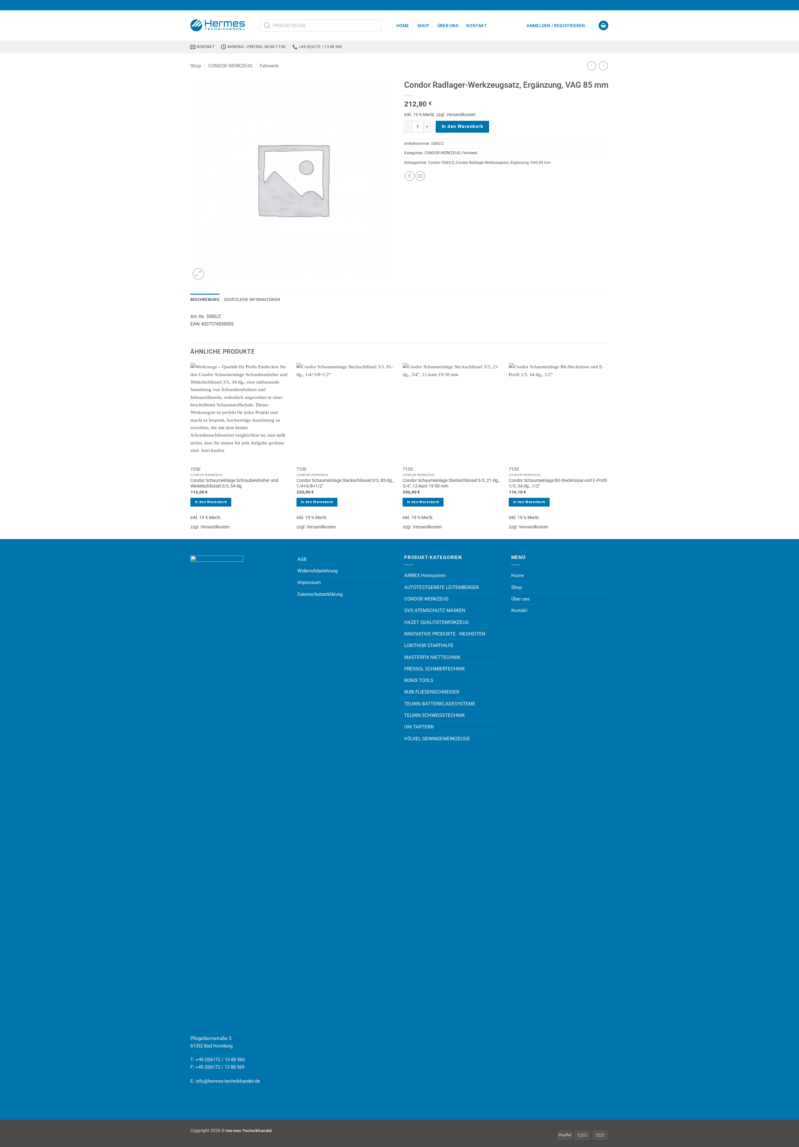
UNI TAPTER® (419, 727)
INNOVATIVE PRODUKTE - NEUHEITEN (444, 634)
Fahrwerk (269, 66)
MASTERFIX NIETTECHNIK (432, 657)
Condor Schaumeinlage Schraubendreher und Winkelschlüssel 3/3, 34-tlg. (234, 483)
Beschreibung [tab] (204, 299)
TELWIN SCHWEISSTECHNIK (434, 715)
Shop (423, 25)
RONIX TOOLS (418, 680)
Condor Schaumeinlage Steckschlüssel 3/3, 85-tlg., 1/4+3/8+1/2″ (345, 483)
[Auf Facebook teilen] (409, 176)
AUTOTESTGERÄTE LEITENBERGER (441, 587)
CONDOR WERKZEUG (230, 66)
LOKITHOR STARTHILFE (428, 645)
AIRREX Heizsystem (425, 575)
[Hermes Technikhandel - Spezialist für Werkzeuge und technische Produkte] (220, 25)
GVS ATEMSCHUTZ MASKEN (434, 610)
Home (402, 25)
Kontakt (476, 25)
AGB (301, 559)
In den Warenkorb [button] (211, 502)
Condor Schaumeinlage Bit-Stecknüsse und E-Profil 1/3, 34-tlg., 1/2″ (558, 483)
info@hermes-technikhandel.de (228, 1081)
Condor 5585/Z (441, 162)
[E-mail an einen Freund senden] (420, 176)
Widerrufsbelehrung (317, 571)
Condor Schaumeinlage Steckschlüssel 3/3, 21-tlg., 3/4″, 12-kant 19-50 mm (451, 483)
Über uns (447, 25)
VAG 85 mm (540, 162)
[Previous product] (603, 66)
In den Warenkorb (462, 126)
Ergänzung (519, 162)
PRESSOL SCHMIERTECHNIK (434, 669)
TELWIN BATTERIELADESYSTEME (439, 704)
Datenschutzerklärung (320, 594)
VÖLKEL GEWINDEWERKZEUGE (437, 739)
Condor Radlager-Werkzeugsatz (482, 162)
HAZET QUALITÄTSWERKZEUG (436, 622)
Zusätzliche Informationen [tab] (252, 299)
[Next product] (591, 66)
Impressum (309, 582)
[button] (556, 25)
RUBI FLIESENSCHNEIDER (431, 692)
